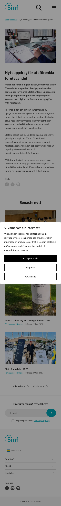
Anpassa (30, 267)
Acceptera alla (30, 258)
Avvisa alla (30, 276)
